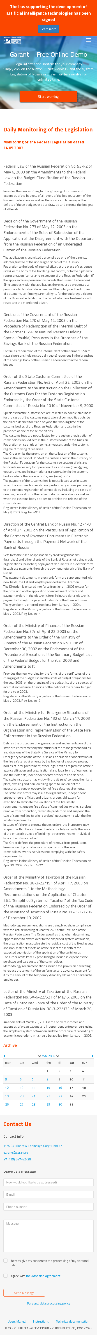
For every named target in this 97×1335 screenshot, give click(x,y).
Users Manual (17, 1321)
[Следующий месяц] (92, 1056)
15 (48, 1087)
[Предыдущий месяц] (4, 1056)
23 (60, 1096)
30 (60, 1104)
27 (21, 1104)
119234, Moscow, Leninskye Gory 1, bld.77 (32, 1145)
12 (7, 1087)
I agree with (17, 1276)
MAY (44, 1056)
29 (48, 1104)
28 (33, 1104)
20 (21, 1096)
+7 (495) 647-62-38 (17, 1159)
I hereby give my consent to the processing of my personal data (49, 1262)
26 (7, 1104)
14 (33, 1087)
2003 (51, 1056)
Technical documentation (72, 1321)
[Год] (57, 1056)
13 (21, 1087)
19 (7, 1096)
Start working (48, 96)
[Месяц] (39, 1056)
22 (48, 1096)
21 (33, 1096)
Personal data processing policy (48, 1303)
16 (60, 1087)
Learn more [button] (48, 28)
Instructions (41, 1321)
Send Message (24, 1292)
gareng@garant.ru (15, 1152)
